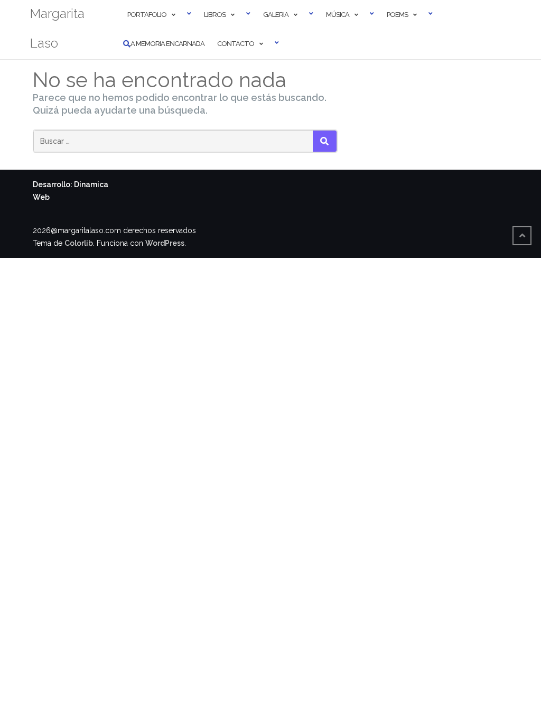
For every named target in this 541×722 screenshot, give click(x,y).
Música (337, 14)
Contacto (235, 44)
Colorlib (78, 243)
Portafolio (146, 14)
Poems (397, 14)
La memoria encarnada (165, 44)
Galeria (275, 14)
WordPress (164, 243)
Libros (215, 14)
